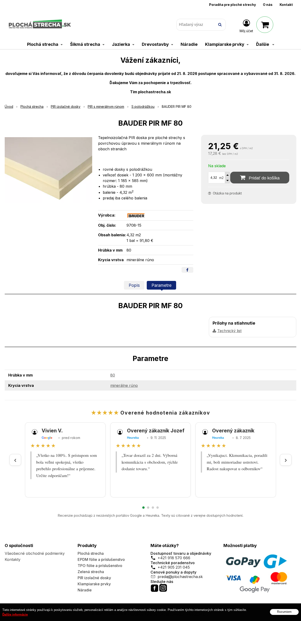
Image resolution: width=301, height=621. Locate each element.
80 (112, 375)
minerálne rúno (124, 385)
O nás (268, 5)
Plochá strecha (32, 107)
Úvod (9, 107)
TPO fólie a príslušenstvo (100, 565)
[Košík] (264, 24)
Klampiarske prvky (94, 584)
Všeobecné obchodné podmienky (35, 553)
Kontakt (286, 5)
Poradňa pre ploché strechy (232, 5)
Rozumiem (284, 612)
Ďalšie (263, 44)
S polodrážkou (142, 107)
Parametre (161, 285)
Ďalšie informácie (15, 614)
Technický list (229, 330)
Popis (134, 285)
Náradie (85, 590)
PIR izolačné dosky (65, 107)
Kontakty (12, 559)
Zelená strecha (91, 571)
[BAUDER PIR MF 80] (48, 170)
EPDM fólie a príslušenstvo (101, 559)
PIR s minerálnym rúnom (106, 107)
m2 (221, 178)
